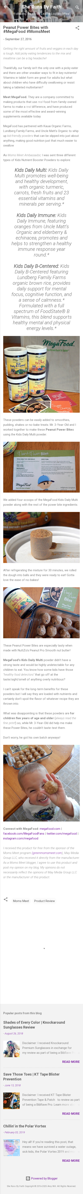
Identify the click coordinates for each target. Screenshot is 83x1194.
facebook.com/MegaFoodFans (23, 833)
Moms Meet (21, 901)
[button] (77, 28)
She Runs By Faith (41, 7)
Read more (71, 1062)
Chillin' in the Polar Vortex (24, 1126)
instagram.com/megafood (20, 838)
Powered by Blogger (44, 1178)
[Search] (77, 8)
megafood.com (50, 829)
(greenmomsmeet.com (47, 853)
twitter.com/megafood (62, 833)
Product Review (44, 901)
